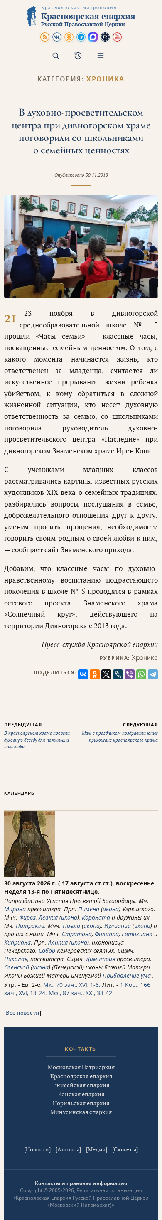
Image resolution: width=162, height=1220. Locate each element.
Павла (71, 926)
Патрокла (30, 926)
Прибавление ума (127, 975)
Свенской (16, 967)
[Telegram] (153, 674)
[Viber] (130, 674)
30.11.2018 (97, 175)
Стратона (77, 934)
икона (111, 909)
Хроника (105, 79)
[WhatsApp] (141, 674)
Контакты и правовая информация (81, 1183)
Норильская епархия (81, 1103)
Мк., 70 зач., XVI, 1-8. (72, 985)
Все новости (22, 1012)
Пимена (88, 909)
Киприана (17, 942)
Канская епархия (81, 1094)
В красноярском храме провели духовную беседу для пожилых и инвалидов (37, 735)
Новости (37, 1149)
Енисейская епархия (81, 1085)
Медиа (97, 1149)
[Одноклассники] (95, 674)
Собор (47, 950)
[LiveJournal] (118, 674)
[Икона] (29, 875)
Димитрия (100, 959)
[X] (106, 674)
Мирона (15, 909)
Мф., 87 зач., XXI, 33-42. (81, 993)
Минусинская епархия (81, 1112)
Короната (96, 917)
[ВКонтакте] (83, 674)
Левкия (48, 917)
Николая (15, 959)
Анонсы (68, 1149)
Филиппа (107, 934)
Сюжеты (125, 1149)
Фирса (27, 917)
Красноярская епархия (81, 1076)
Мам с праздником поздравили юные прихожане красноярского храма (120, 732)
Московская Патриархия (81, 1067)
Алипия (58, 942)
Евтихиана (137, 934)
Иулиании (117, 926)
